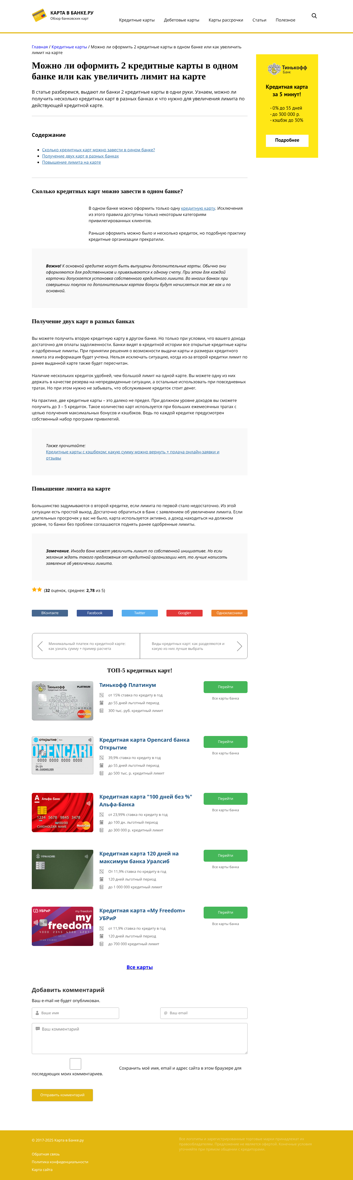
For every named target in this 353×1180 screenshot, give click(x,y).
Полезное (285, 20)
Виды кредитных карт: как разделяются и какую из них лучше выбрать (188, 646)
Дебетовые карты (181, 20)
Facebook (94, 613)
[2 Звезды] (39, 589)
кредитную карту (198, 208)
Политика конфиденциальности (60, 1162)
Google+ (184, 613)
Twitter (139, 613)
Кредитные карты (137, 20)
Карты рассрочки (226, 20)
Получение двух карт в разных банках (80, 156)
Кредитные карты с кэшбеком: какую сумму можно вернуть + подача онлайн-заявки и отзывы (132, 455)
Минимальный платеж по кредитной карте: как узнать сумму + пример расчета (87, 646)
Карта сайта (42, 1169)
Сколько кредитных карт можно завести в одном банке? (98, 150)
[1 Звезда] (34, 589)
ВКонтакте (49, 613)
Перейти (225, 687)
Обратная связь (46, 1154)
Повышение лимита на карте (71, 162)
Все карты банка (225, 698)
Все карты (140, 967)
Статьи (259, 20)
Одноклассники (229, 613)
